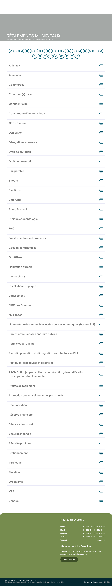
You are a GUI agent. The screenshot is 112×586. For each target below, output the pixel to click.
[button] (56, 65)
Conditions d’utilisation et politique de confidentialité (23, 582)
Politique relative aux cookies (53, 582)
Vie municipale (22, 39)
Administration (32, 39)
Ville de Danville (11, 39)
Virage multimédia (103, 582)
